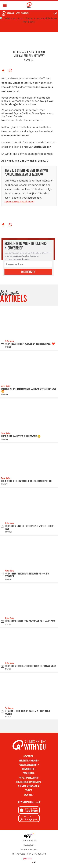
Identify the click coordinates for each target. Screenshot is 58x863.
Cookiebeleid (28, 773)
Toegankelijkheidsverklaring (28, 782)
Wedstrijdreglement (28, 765)
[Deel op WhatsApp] (10, 70)
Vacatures (28, 795)
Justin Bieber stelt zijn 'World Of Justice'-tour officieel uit (26, 481)
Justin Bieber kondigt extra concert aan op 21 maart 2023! (30, 621)
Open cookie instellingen (19, 201)
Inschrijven (28, 272)
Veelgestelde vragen (28, 760)
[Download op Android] (29, 819)
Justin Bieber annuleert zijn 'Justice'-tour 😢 (21, 436)
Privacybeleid (28, 769)
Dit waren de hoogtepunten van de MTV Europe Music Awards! (27, 712)
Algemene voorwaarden (28, 786)
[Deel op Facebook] (3, 70)
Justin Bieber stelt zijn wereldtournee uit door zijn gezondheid (27, 575)
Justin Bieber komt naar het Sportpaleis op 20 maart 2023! (30, 666)
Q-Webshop (28, 756)
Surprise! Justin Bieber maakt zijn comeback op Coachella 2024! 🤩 (28, 390)
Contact (28, 790)
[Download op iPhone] (29, 810)
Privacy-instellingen (28, 777)
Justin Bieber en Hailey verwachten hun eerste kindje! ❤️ (30, 344)
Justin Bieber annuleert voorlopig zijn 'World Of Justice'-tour (29, 527)
